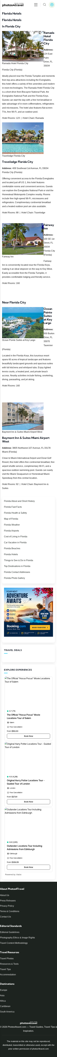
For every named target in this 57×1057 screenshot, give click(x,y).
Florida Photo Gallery (14, 578)
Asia (2, 995)
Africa (3, 1001)
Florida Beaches (12, 548)
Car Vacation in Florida (15, 542)
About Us (4, 895)
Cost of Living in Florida (15, 536)
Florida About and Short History (19, 501)
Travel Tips (5, 969)
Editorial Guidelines (9, 932)
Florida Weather (12, 525)
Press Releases (8, 900)
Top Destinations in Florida (17, 566)
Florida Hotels (11, 554)
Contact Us (5, 917)
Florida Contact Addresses (17, 572)
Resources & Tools (9, 964)
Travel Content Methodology (14, 943)
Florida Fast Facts (13, 507)
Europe (3, 990)
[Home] (13, 5)
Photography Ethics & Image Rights (17, 937)
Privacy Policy (7, 906)
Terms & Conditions (9, 911)
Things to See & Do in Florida (18, 560)
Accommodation (8, 974)
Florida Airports (11, 531)
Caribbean (5, 1006)
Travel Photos (7, 958)
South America (7, 1011)
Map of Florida (11, 519)
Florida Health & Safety (15, 513)
